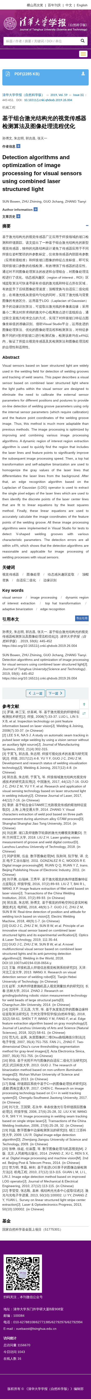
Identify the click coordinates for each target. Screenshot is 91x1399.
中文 (69, 5)
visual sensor (12, 597)
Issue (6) (78, 95)
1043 (21, 1352)
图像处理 (33, 574)
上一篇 (37, 693)
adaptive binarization (17, 609)
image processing (44, 597)
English (82, 5)
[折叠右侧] (84, 713)
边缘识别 (49, 580)
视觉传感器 (10, 574)
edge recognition (52, 609)
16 (19, 1358)
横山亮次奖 (35, 5)
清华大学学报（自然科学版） (23, 95)
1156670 (24, 1345)
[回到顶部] (84, 704)
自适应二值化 (26, 580)
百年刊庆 (54, 5)
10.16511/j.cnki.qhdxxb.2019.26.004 (48, 100)
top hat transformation (63, 603)
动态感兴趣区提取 (61, 574)
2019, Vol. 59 (58, 95)
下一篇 (54, 693)
